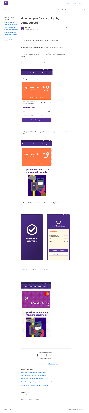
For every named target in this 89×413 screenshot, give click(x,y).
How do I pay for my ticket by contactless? (11, 23)
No (50, 355)
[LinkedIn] (26, 345)
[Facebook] (21, 345)
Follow (67, 27)
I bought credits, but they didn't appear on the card (36, 382)
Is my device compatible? (8, 39)
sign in (26, 399)
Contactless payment (20, 10)
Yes (41, 355)
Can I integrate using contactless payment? (11, 34)
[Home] (6, 3)
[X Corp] (24, 345)
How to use (31, 10)
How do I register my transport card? (32, 378)
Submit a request (72, 3)
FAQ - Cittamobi (8, 10)
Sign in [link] (81, 3)
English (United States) (76, 409)
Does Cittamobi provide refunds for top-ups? (34, 385)
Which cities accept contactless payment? (11, 28)
